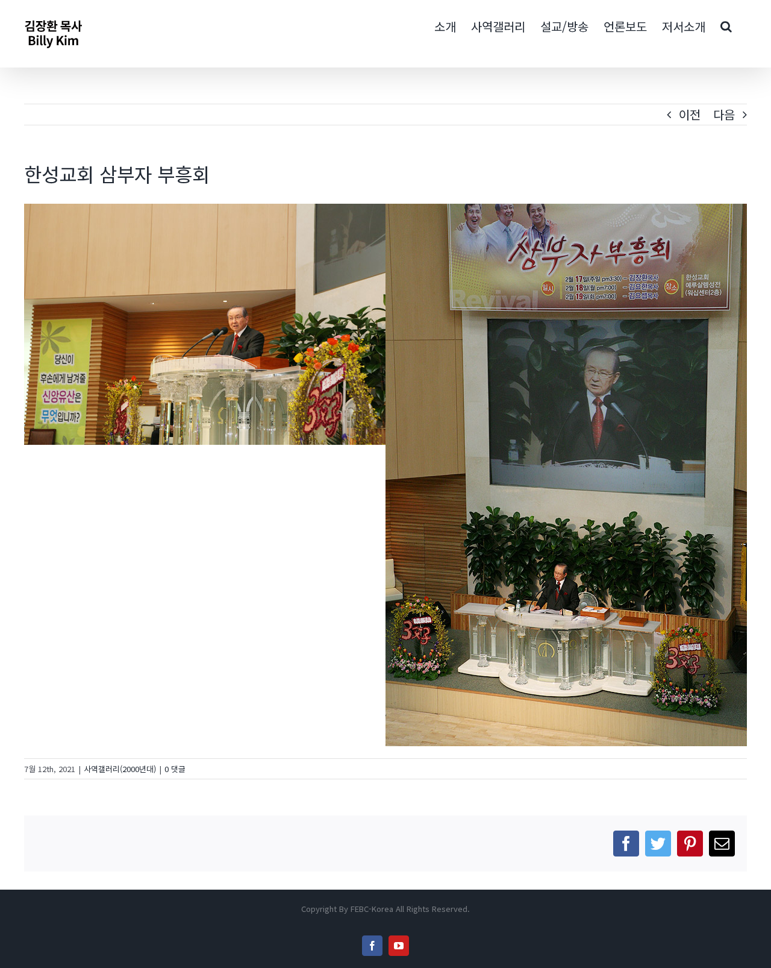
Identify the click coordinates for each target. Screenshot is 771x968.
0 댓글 (175, 769)
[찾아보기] (726, 25)
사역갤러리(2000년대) (120, 769)
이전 (690, 114)
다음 (724, 114)
